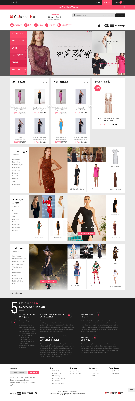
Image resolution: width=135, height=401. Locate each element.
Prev (29, 52)
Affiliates (116, 373)
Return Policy (58, 373)
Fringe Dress (16, 184)
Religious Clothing (17, 281)
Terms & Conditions (63, 391)
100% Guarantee (59, 383)
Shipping (57, 376)
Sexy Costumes (17, 256)
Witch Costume (17, 267)
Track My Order (76, 373)
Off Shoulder (16, 227)
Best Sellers (19, 40)
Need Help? (55, 14)
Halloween (18, 55)
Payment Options (59, 378)
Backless (15, 230)
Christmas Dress (17, 264)
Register (107, 2)
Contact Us (57, 371)
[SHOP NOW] (108, 42)
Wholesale (116, 371)
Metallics (15, 173)
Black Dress (16, 225)
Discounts (57, 381)
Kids (13, 284)
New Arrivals (16, 159)
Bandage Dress (19, 69)
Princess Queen (17, 278)
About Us (94, 371)
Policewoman (16, 272)
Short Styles (16, 170)
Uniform (14, 275)
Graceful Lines (16, 176)
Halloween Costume (18, 261)
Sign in (98, 2)
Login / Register (77, 371)
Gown (15, 48)
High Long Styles (17, 165)
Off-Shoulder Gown (77, 189)
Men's (14, 270)
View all (44, 82)
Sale (13, 181)
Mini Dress (96, 189)
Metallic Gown (115, 189)
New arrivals (60, 81)
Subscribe (33, 372)
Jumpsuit (15, 213)
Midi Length (16, 167)
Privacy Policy (96, 373)
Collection (15, 178)
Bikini (15, 62)
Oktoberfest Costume (19, 259)
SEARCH (120, 15)
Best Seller (18, 81)
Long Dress (15, 219)
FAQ (94, 376)
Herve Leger (18, 33)
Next (90, 52)
